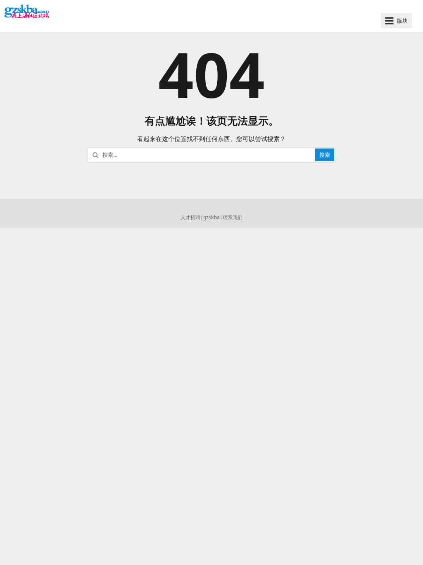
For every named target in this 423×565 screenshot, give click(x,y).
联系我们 (232, 217)
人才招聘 (190, 217)
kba (215, 217)
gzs (207, 217)
